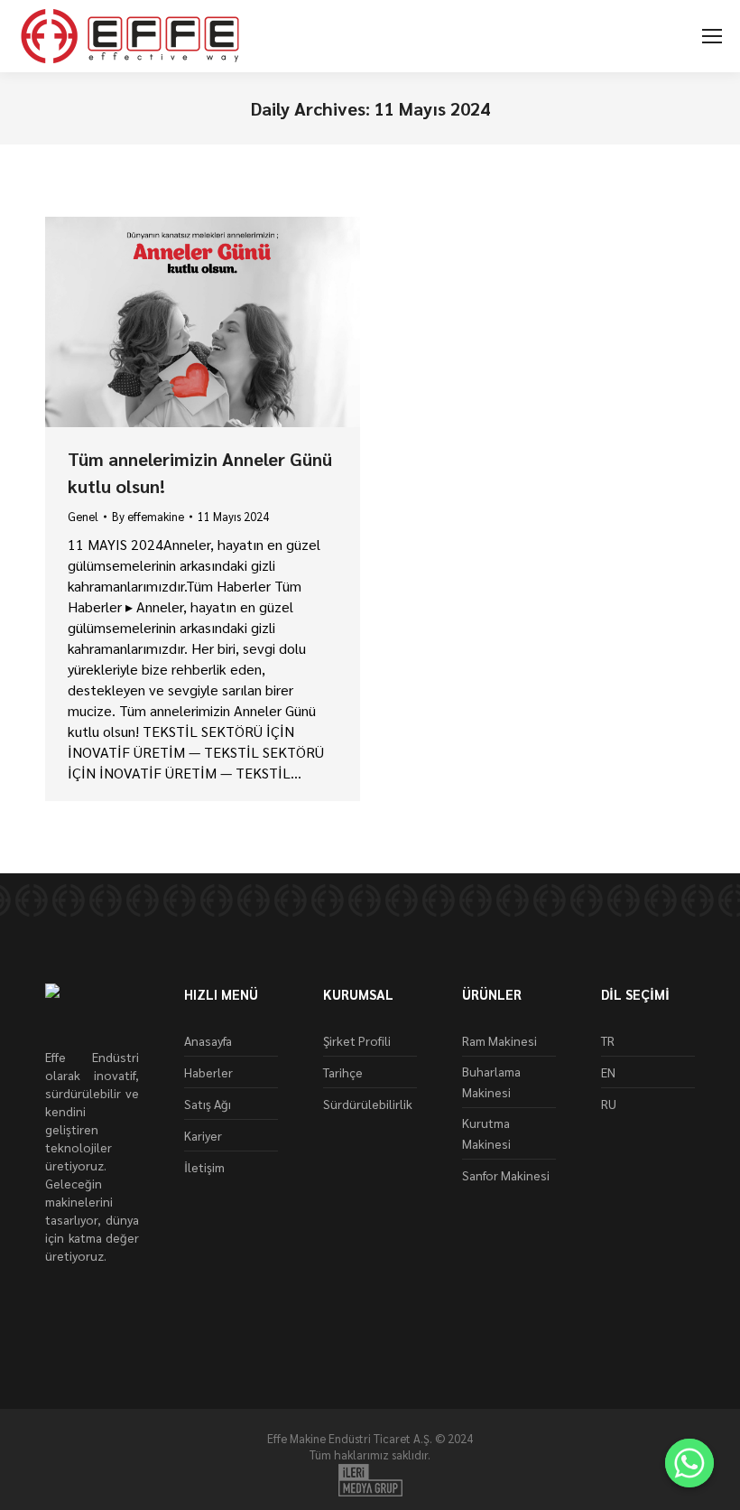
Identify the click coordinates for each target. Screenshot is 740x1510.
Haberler (208, 1072)
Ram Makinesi (499, 1040)
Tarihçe (343, 1072)
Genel (83, 516)
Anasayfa (208, 1040)
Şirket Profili (357, 1040)
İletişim (204, 1167)
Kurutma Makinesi (486, 1132)
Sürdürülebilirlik (367, 1103)
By (148, 516)
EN (608, 1072)
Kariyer (203, 1135)
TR (608, 1040)
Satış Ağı (207, 1103)
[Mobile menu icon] (712, 36)
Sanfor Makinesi (506, 1175)
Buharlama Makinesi (491, 1081)
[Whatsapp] (689, 1463)
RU (608, 1103)
